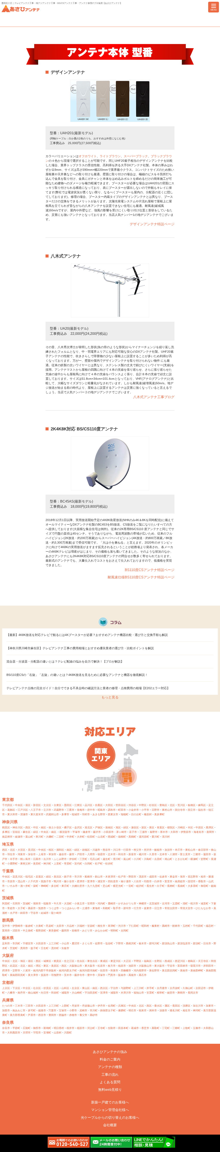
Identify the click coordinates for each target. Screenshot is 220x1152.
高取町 (155, 1028)
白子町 (161, 885)
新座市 (132, 854)
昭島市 (101, 809)
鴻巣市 (21, 854)
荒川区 (181, 805)
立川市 (47, 809)
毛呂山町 (95, 859)
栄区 (144, 827)
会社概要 (110, 1125)
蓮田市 (207, 854)
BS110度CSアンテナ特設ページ (149, 570)
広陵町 (27, 1028)
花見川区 (17, 876)
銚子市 (68, 876)
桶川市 (143, 854)
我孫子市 (46, 881)
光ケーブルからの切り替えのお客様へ (110, 1117)
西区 (28, 827)
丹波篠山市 (88, 1005)
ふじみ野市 (60, 859)
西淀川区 (180, 961)
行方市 (137, 908)
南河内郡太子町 (68, 970)
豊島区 (163, 805)
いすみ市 (12, 885)
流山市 (21, 881)
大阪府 (8, 955)
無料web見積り (110, 1089)
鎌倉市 (86, 832)
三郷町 (176, 1028)
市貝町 (16, 943)
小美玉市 (79, 903)
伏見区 (47, 988)
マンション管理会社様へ (110, 1110)
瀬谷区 (135, 827)
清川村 (166, 836)
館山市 (99, 876)
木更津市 (110, 876)
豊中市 (91, 975)
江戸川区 (23, 809)
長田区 (176, 1005)
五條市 (197, 1028)
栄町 (35, 885)
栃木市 (143, 943)
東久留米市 (37, 814)
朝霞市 (101, 854)
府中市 (91, 809)
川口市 (117, 849)
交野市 (16, 970)
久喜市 (153, 854)
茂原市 (143, 876)
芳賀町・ (15, 948)
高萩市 (32, 908)
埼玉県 (8, 844)
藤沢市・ (98, 832)
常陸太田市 (171, 908)
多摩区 (6, 832)
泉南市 (184, 970)
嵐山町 (127, 859)
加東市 (210, 1005)
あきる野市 (98, 814)
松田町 (91, 836)
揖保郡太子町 (108, 1010)
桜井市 (70, 1028)
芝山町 (106, 885)
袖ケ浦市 (126, 881)
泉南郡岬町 (196, 970)
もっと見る (110, 697)
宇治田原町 (91, 992)
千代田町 (198, 925)
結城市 (45, 912)
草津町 (112, 925)
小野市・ (74, 1010)
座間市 (210, 832)
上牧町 (186, 1028)
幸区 (190, 827)
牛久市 (57, 903)
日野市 (155, 809)
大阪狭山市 (75, 965)
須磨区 (186, 1005)
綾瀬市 (19, 836)
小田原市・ (109, 832)
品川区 (88, 805)
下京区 (16, 988)
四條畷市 (126, 970)
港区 (28, 805)
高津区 (210, 827)
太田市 (60, 925)
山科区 (65, 988)
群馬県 (8, 920)
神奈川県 (10, 822)
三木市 (19, 1005)
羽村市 (86, 814)
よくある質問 (110, 1082)
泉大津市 (33, 975)
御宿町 (204, 885)
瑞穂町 (124, 814)
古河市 (166, 903)
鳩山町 (168, 859)
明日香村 (59, 1028)
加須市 (168, 849)
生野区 (158, 961)
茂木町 (55, 948)
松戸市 (122, 876)
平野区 (137, 961)
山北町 (101, 836)
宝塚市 (63, 1010)
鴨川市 (57, 881)
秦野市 (153, 832)
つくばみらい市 (70, 908)
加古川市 (198, 1005)
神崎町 (45, 885)
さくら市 (87, 943)
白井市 (158, 881)
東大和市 (12, 814)
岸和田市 (208, 965)
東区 (46, 965)
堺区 (38, 965)
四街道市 (113, 881)
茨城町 (27, 903)
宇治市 (114, 988)
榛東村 (155, 925)
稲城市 (75, 814)
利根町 (106, 908)
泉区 (151, 827)
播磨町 (122, 1010)
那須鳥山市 (168, 943)
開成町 (112, 836)
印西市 (148, 881)
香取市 (202, 881)
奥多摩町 (159, 814)
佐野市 (99, 943)
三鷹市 (70, 809)
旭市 (182, 876)
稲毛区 (29, 876)
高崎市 (166, 925)
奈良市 (6, 1028)
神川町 (47, 863)
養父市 (83, 1014)
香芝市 (145, 1028)
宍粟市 (52, 1010)
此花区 (14, 965)
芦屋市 (32, 1014)
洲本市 (153, 1010)
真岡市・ (25, 948)
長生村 (150, 885)
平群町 (16, 1028)
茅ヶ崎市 (121, 832)
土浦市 (86, 908)
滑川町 (117, 859)
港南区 (109, 827)
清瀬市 (24, 814)
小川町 (137, 859)
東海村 (96, 908)
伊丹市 (101, 1005)
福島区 (148, 961)
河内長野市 (140, 970)
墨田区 (68, 805)
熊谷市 (106, 849)
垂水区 (158, 1005)
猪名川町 (175, 1010)
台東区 (57, 805)
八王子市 (36, 809)
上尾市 (42, 854)
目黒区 (99, 805)
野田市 (132, 876)
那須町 (197, 943)
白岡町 (88, 863)
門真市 (112, 975)
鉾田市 (24, 912)
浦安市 (101, 881)
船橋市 (88, 876)
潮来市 (37, 903)
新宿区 (37, 805)
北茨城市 (154, 903)
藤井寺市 (79, 975)
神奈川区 (17, 827)
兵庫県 (8, 1000)
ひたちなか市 (203, 908)
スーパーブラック (136, 156)
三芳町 (83, 859)
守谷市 (34, 912)
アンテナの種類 (110, 1067)
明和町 (114, 930)
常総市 (11, 908)
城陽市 (65, 992)
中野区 (143, 805)
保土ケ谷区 (55, 827)
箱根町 (122, 836)
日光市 (207, 943)
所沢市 (148, 849)
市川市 (78, 876)
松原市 (101, 965)
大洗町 (68, 903)
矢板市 (65, 948)
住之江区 (69, 961)
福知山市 (139, 992)
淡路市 (163, 1010)
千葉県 (8, 871)
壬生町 (45, 948)
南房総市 (180, 881)
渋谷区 (132, 805)
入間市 (91, 854)
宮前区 (16, 832)
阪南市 (122, 975)
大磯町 (50, 836)
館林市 (176, 925)
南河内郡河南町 (88, 970)
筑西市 (42, 908)
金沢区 (78, 827)
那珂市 (127, 908)
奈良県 (8, 1022)
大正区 (127, 961)
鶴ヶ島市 (25, 859)
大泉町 (39, 925)
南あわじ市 (18, 1010)
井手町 (150, 988)
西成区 (168, 961)
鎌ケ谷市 (69, 881)
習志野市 (193, 876)
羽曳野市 (56, 975)
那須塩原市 (183, 943)
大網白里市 (78, 885)
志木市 (112, 854)
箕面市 (45, 975)
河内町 (101, 903)
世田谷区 (121, 805)
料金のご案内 (110, 1059)
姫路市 (42, 1010)
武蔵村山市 (52, 814)
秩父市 (137, 849)
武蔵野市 (59, 809)
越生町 (106, 859)
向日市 (45, 992)
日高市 (37, 859)
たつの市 (7, 1005)
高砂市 (94, 1014)
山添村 (57, 1032)
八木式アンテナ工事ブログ (153, 397)
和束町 (55, 992)
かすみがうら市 (127, 903)
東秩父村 (25, 863)
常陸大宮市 (186, 908)
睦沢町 (140, 885)
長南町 (181, 885)
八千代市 (33, 881)
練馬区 (202, 805)
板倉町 (29, 925)
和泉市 (114, 970)
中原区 (199, 827)
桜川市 (194, 903)
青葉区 (161, 827)
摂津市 (6, 970)
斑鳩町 (47, 1028)
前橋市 (75, 930)
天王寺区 (203, 961)
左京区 (75, 988)
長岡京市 (193, 992)
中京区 (27, 988)
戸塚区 (99, 827)
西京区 (104, 988)
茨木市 (68, 975)
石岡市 (16, 903)
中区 (35, 827)
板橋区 (192, 805)
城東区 (47, 961)
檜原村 (148, 814)
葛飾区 (11, 809)
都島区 (192, 961)
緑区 (125, 827)
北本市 (163, 854)
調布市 (112, 809)
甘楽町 (91, 925)
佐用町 (112, 1005)
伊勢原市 (186, 832)
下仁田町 (133, 925)
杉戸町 (99, 863)
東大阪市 (90, 965)
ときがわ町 (181, 859)
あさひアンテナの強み (110, 1052)
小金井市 (133, 809)
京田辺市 (201, 988)
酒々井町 (25, 885)
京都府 (8, 982)
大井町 (81, 836)
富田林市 (182, 965)
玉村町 (186, 925)
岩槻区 (86, 849)
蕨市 (71, 854)
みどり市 (87, 930)
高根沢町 (131, 943)
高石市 (143, 975)
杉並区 (153, 805)
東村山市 (167, 809)
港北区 (88, 827)
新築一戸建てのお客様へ (110, 1102)
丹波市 (75, 1005)
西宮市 (42, 1014)
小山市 (65, 943)
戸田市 (81, 854)
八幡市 (11, 992)
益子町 (34, 948)
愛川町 (155, 836)
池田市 (132, 965)
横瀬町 (194, 859)
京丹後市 (162, 988)
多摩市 (65, 814)
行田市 (127, 849)
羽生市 (11, 854)
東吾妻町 (54, 930)
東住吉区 (92, 961)
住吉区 (81, 961)
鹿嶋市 (112, 903)
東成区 (104, 961)
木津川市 (126, 992)
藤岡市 (65, 930)
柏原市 (122, 965)
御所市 (37, 1028)
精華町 (161, 992)
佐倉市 (163, 876)
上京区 (6, 988)
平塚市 (76, 832)
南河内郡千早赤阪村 (44, 970)
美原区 (55, 965)
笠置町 (150, 992)
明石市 (132, 1010)
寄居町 (68, 863)
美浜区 (57, 876)
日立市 (158, 908)
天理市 (27, 1032)
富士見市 (185, 854)
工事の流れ (110, 1074)
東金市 (173, 876)
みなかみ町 (101, 930)
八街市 (137, 881)
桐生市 (101, 925)
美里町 (37, 863)
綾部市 (171, 992)
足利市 (6, 943)
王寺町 (101, 1028)
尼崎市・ (84, 1010)
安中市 (6, 925)
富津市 (91, 881)
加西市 (6, 1010)
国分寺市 (180, 809)
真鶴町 (132, 836)
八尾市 (27, 970)
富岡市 (6, 930)
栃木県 (8, 938)
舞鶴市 (181, 992)
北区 (172, 805)
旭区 (118, 827)
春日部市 (203, 849)
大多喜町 (193, 885)
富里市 (168, 881)
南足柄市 (7, 836)
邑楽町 (50, 925)
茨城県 (8, 898)
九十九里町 (93, 885)
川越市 (96, 849)
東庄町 (65, 885)
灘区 (167, 1005)
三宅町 (166, 1028)
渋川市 (122, 925)
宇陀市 (37, 1032)
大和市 (174, 832)
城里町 (204, 903)
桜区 (51, 849)
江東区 (78, 805)
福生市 (202, 809)
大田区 (109, 805)
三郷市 (197, 854)
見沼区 (32, 849)
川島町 (148, 859)
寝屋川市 (195, 965)
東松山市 (190, 849)
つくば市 (54, 908)
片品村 (70, 925)
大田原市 (41, 943)
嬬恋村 (210, 925)
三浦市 (143, 832)
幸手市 (14, 859)
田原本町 (123, 1028)
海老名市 (199, 832)
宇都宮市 (28, 943)
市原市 (11, 881)
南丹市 (21, 992)
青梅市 (81, 809)
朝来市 (143, 1010)
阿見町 (6, 903)
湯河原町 (144, 836)
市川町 (94, 1010)
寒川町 (39, 836)
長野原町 (41, 930)
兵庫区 (122, 1005)
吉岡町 (124, 930)
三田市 (29, 1005)
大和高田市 (13, 1032)
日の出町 (136, 814)
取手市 (117, 908)
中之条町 (28, 930)
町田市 (122, 809)
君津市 (81, 881)
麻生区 (27, 832)
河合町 (91, 1028)
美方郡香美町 (17, 1014)
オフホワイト (88, 156)
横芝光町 (118, 885)
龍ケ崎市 (56, 912)
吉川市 (47, 859)
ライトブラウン (110, 156)
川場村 (81, 925)
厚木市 (164, 832)
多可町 (32, 1010)
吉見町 (158, 859)
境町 (185, 903)
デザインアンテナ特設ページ (152, 224)
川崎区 (181, 827)
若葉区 (39, 876)
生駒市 (112, 1028)
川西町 (68, 1032)
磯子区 (68, 827)
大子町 (21, 908)
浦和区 (60, 849)
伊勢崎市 (17, 925)
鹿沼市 (75, 943)
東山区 (86, 988)
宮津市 (104, 992)
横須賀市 (65, 832)
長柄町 (171, 885)
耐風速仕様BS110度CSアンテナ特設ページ (141, 577)
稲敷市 (47, 903)
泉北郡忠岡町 (169, 970)
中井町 (70, 836)
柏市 (203, 876)
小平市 (145, 809)
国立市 (192, 809)
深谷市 (32, 854)
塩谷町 (109, 943)
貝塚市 (101, 975)
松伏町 (109, 863)
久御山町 (188, 988)
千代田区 (7, 805)
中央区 (19, 805)
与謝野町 (126, 988)
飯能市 (158, 849)
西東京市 (113, 814)
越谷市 (63, 854)
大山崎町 (77, 992)
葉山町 (29, 836)
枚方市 (112, 965)
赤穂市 (73, 1014)
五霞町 (176, 903)
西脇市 (63, 1014)
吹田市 (104, 970)
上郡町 (65, 1005)
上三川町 (54, 943)
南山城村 (33, 992)
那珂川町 (154, 943)
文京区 (47, 805)
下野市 (119, 943)
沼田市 (16, 930)
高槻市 (132, 975)
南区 (43, 827)
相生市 (186, 1010)
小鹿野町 (12, 863)
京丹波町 (175, 988)
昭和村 (145, 925)
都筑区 (171, 827)
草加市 (52, 854)
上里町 (57, 863)
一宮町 (130, 885)
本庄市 (179, 849)
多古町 (55, 885)
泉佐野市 (154, 970)
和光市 (122, 854)
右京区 (37, 988)
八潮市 (173, 854)
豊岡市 (52, 1014)
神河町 (197, 1010)
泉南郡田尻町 (17, 975)
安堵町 (47, 1032)
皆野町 (204, 859)
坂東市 (148, 908)
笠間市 (91, 903)
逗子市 (133, 832)
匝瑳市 (192, 881)
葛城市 (135, 1028)
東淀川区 (115, 961)
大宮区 (21, 849)
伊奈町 (73, 859)
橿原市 (81, 1028)
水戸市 (14, 912)
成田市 (153, 876)
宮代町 (78, 863)
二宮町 (60, 836)
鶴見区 (6, 827)
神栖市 (143, 903)
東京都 (8, 799)
